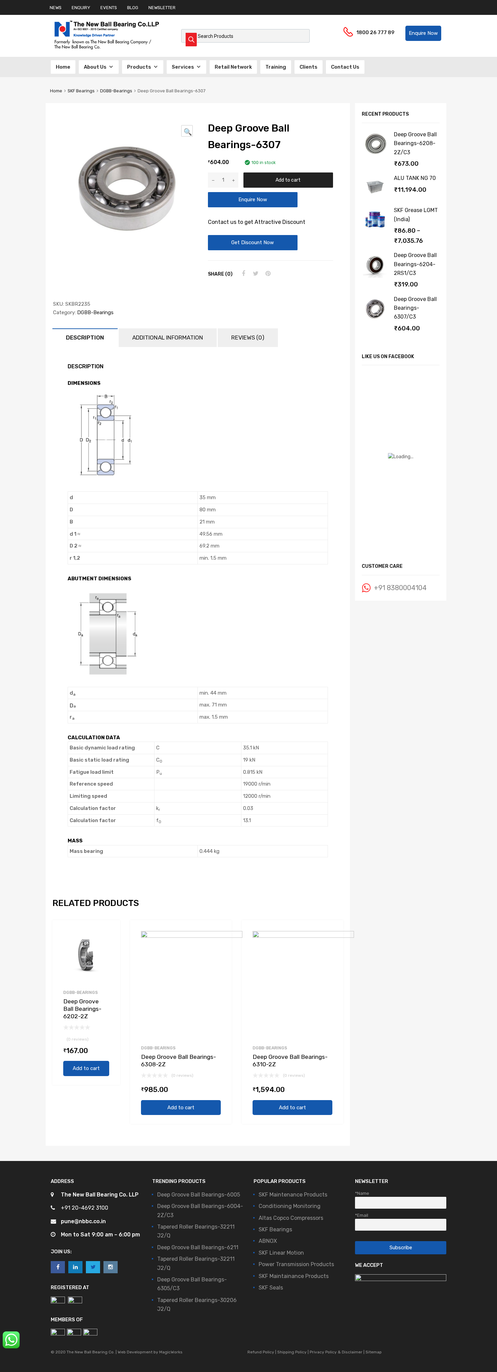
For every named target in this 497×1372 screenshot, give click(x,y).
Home (63, 67)
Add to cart (288, 180)
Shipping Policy (292, 1352)
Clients (308, 67)
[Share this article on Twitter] (255, 273)
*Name (362, 1193)
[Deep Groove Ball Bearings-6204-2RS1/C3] (375, 276)
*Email (361, 1215)
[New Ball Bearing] (106, 50)
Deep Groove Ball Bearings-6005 (198, 1194)
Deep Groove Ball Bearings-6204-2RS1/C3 (415, 264)
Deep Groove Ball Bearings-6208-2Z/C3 (415, 143)
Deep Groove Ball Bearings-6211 (197, 1247)
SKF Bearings (81, 90)
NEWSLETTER (161, 7)
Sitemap (373, 1352)
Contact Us (345, 67)
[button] (423, 33)
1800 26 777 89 (372, 32)
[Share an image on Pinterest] (267, 273)
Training (275, 67)
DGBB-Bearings (116, 90)
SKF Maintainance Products (294, 1276)
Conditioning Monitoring (290, 1206)
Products (139, 67)
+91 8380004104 (400, 588)
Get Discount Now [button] (252, 242)
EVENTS (108, 7)
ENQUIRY (81, 7)
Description (85, 337)
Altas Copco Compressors (291, 1218)
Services (183, 67)
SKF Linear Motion (281, 1253)
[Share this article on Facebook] (242, 273)
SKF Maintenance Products (293, 1194)
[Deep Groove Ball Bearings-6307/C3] (375, 320)
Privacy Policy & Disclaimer (336, 1352)
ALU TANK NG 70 (415, 178)
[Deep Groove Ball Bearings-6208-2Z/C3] (375, 155)
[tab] (85, 337)
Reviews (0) (247, 337)
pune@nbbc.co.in (83, 1221)
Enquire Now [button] (252, 199)
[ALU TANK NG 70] (375, 199)
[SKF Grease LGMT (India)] (375, 231)
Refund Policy (261, 1352)
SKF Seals (271, 1287)
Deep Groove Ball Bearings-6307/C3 (415, 308)
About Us (95, 67)
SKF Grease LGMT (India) (416, 214)
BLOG (132, 7)
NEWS (56, 7)
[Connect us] (58, 1267)
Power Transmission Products (296, 1264)
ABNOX (268, 1241)
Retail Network (233, 67)
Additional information (167, 337)
